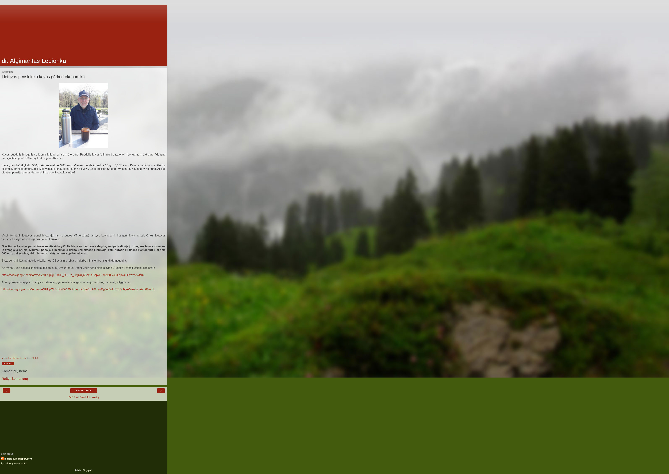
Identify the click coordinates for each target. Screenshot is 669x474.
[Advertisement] (83, 29)
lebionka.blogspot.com (18, 458)
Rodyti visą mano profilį (13, 463)
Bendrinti (7, 363)
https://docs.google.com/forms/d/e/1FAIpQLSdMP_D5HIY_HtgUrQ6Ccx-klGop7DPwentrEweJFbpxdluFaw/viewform (73, 275)
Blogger (87, 470)
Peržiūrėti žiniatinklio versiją (83, 397)
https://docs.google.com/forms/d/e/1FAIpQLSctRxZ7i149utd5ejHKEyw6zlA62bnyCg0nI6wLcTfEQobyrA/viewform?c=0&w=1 (78, 289)
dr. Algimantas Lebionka (34, 60)
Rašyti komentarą (15, 378)
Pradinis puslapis (83, 390)
